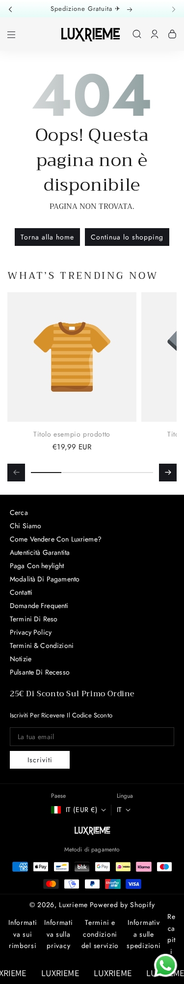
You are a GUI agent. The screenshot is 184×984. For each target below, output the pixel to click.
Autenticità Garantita (40, 552)
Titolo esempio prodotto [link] (71, 434)
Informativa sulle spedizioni (143, 934)
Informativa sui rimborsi (22, 934)
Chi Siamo (25, 526)
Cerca (19, 512)
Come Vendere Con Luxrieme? (56, 539)
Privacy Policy (31, 632)
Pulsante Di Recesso (40, 672)
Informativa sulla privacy (58, 934)
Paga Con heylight (37, 566)
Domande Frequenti (39, 606)
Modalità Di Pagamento (44, 579)
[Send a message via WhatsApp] (165, 965)
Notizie (20, 659)
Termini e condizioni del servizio (100, 934)
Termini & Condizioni (42, 645)
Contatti (21, 592)
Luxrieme (73, 905)
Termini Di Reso (33, 619)
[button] (13, 8)
